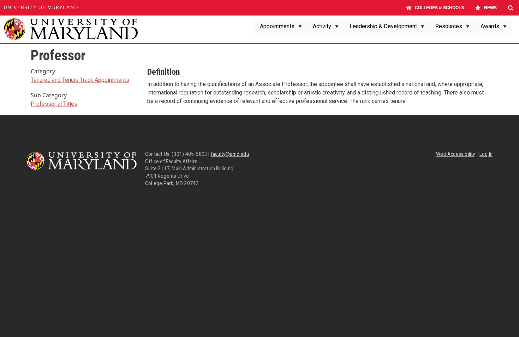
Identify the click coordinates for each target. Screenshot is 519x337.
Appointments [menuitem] (274, 28)
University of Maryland (41, 7)
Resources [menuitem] (446, 28)
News (490, 7)
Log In (486, 154)
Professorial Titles (54, 103)
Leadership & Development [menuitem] (380, 28)
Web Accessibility (455, 154)
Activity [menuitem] (319, 28)
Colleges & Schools (439, 7)
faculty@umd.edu (230, 154)
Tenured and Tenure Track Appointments (80, 79)
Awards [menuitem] (487, 28)
